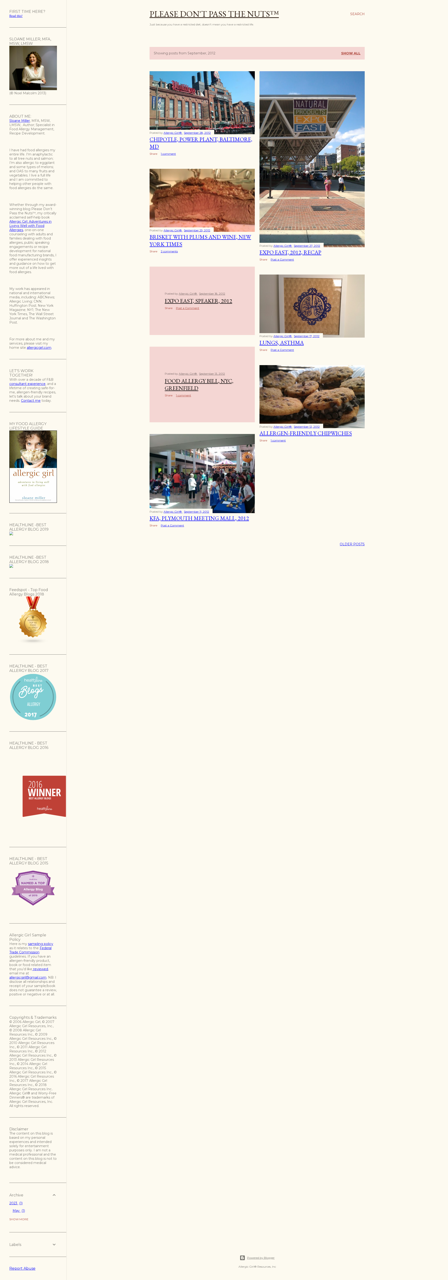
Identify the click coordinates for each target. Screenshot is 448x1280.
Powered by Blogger (261, 1257)
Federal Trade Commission (30, 950)
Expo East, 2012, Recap (290, 252)
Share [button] (153, 153)
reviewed (40, 969)
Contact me (31, 400)
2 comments (169, 251)
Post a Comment (282, 259)
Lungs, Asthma (281, 342)
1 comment (168, 153)
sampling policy (40, 944)
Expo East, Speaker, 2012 (198, 300)
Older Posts (352, 544)
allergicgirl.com (39, 348)
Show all (350, 53)
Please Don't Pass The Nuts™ (214, 13)
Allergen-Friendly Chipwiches (305, 433)
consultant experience (27, 384)
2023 (15, 1203)
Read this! (16, 16)
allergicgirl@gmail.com (27, 977)
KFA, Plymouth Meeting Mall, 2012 (199, 518)
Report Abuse (22, 1268)
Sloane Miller (19, 121)
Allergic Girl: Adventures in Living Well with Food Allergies (30, 225)
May (18, 1211)
